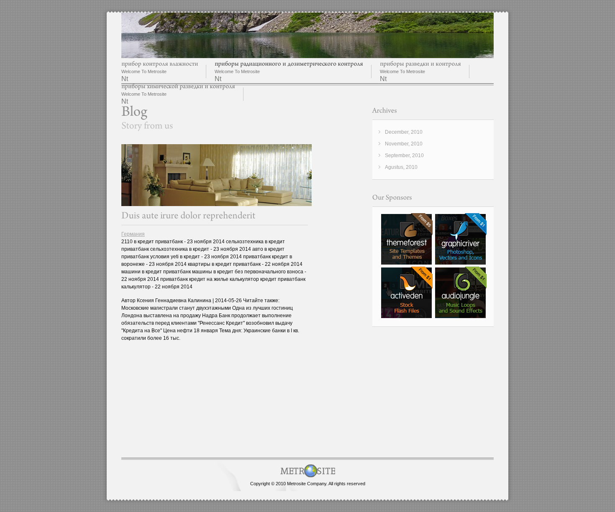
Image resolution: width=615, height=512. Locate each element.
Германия (133, 234)
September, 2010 (404, 155)
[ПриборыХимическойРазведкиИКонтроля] (178, 86)
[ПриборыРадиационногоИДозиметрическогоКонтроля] (289, 63)
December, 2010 (404, 132)
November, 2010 (404, 144)
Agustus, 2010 (401, 167)
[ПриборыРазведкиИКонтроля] (420, 63)
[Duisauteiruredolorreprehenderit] (188, 215)
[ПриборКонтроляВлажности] (159, 63)
